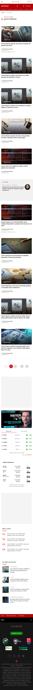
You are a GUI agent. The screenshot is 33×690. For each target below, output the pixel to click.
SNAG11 (10, 9)
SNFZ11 (4, 9)
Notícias (3, 12)
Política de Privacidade (11, 615)
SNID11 (21, 9)
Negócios (7, 39)
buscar (17, 6)
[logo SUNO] (15, 2)
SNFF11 (26, 9)
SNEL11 (15, 9)
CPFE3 (5, 445)
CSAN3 (5, 449)
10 (22, 366)
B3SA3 (5, 438)
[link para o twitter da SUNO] (14, 656)
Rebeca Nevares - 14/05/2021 (9, 185)
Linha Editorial (21, 615)
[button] (27, 6)
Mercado (7, 132)
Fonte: (27, 454)
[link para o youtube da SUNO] (23, 656)
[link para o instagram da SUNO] (18, 656)
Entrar (29, 1)
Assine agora (16, 633)
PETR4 (5, 435)
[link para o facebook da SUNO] (9, 656)
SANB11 (5, 442)
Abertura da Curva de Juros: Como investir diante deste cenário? (13, 188)
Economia (7, 218)
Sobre (2, 615)
